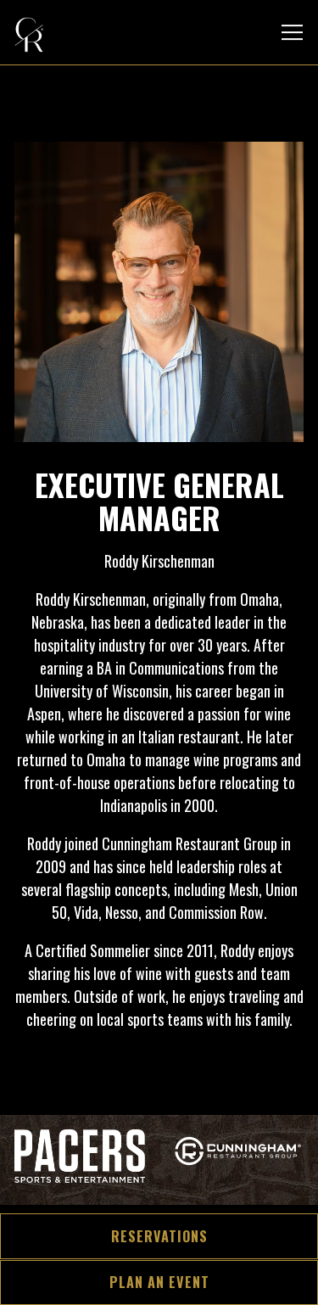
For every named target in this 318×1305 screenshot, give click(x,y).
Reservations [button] (159, 1236)
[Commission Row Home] (73, 32)
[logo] (79, 1164)
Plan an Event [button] (159, 1282)
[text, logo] (238, 1164)
